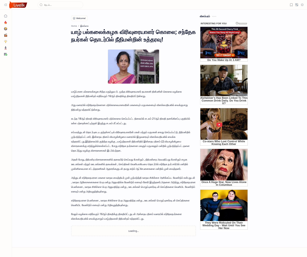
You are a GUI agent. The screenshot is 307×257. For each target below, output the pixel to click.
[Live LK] (18, 4)
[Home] (5, 16)
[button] (5, 4)
